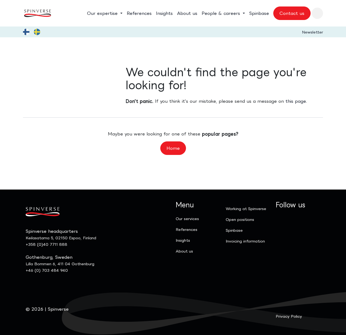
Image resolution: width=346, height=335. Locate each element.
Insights (183, 240)
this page (295, 101)
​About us (184, 251)
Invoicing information (245, 241)
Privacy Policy (289, 316)
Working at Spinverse (246, 209)
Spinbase (234, 230)
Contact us (292, 13)
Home (173, 148)
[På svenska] (37, 32)
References (186, 229)
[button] (317, 13)
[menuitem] (105, 13)
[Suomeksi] (26, 32)
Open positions (240, 219)
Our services (187, 219)
